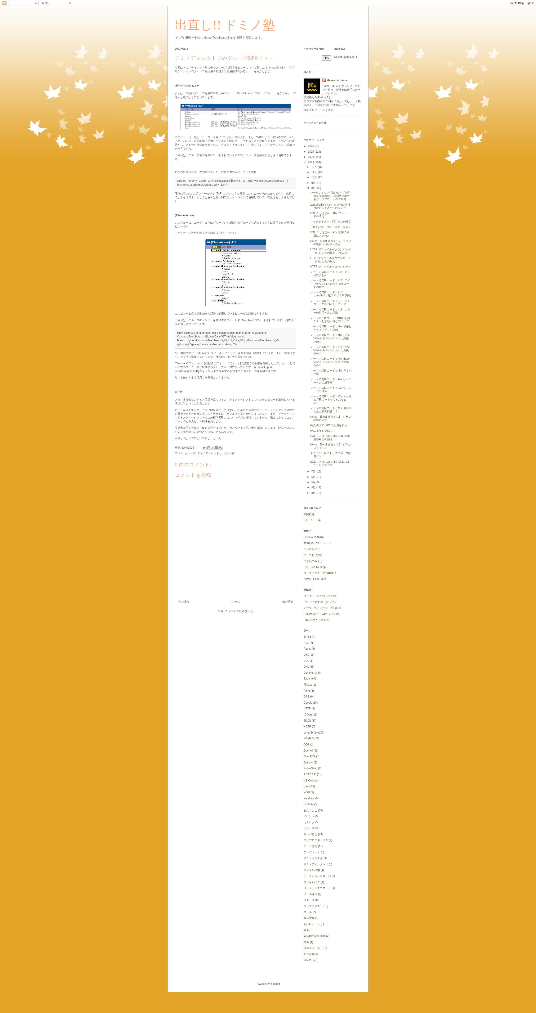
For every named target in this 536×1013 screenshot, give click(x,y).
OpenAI (308, 750)
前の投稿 (287, 601)
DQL (306, 660)
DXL (306, 666)
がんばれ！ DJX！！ (322, 430)
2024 (311, 156)
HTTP (307, 708)
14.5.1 (307, 636)
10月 (314, 177)
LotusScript (310, 732)
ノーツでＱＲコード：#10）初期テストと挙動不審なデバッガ (330, 320)
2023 (311, 162)
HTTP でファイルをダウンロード (330, 266)
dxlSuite (308, 804)
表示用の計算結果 (314, 936)
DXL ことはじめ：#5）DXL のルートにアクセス (330, 463)
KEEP (307, 726)
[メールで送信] (205, 448)
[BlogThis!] (209, 448)
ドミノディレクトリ (209, 453)
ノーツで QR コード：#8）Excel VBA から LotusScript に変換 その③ (331, 338)
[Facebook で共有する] (217, 448)
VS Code (309, 780)
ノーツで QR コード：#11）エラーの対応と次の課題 (330, 311)
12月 (314, 167)
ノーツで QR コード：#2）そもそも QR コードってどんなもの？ (331, 399)
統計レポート (312, 924)
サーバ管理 (310, 834)
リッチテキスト (313, 906)
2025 (311, 151)
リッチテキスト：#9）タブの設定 (330, 221)
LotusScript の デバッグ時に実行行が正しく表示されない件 (330, 206)
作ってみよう (312, 549)
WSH (307, 792)
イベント (309, 816)
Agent (307, 648)
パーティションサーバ (317, 876)
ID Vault (308, 714)
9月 (313, 182)
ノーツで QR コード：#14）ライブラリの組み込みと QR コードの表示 (330, 283)
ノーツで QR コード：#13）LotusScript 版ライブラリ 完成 (330, 294)
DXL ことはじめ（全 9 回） (320, 602)
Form (307, 690)
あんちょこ (310, 810)
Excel (307, 678)
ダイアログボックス (316, 840)
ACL (306, 642)
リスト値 (228, 453)
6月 (313, 477)
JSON (307, 720)
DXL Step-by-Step (315, 567)
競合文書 (309, 918)
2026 (311, 146)
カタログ (309, 822)
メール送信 (310, 894)
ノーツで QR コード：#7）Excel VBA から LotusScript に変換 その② (331, 350)
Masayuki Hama (337, 80)
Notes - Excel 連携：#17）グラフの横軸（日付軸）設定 (330, 242)
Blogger (275, 983)
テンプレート (312, 852)
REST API (310, 774)
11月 (314, 172)
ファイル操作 (312, 882)
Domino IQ (310, 672)
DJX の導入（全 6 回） (318, 620)
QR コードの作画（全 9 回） (321, 595)
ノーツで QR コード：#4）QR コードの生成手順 (330, 381)
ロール (308, 912)
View (306, 786)
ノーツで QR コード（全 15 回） (324, 607)
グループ (190, 453)
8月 (313, 188)
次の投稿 (183, 601)
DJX (306, 654)
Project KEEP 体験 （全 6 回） (323, 613)
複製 (306, 942)
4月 (313, 487)
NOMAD (309, 738)
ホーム (236, 601)
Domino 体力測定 (314, 537)
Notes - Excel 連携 (315, 579)
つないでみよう (313, 561)
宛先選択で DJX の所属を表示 (328, 425)
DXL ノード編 (312, 520)
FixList (308, 684)
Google (308, 702)
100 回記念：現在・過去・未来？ (330, 227)
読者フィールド (313, 948)
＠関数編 (309, 514)
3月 (313, 492)
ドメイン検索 (312, 870)
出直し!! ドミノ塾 (225, 25)
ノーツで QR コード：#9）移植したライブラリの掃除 (331, 328)
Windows (309, 798)
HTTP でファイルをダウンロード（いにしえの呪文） (330, 259)
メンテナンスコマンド (317, 888)
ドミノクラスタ (313, 858)
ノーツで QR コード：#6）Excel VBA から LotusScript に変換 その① (331, 362)
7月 (313, 471)
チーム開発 (310, 846)
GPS (306, 696)
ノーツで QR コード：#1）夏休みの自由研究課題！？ (331, 410)
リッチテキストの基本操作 (320, 573)
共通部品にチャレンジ (317, 543)
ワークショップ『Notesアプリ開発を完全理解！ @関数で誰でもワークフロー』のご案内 (330, 196)
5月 (313, 482)
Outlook (308, 762)
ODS (306, 744)
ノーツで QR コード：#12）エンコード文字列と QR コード (330, 302)
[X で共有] (213, 448)
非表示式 (309, 954)
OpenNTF (309, 756)
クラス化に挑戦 (313, 555)
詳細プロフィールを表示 (319, 110)
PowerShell (310, 768)
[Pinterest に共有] (221, 448)
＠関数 (308, 960)
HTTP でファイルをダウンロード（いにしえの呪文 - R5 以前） (330, 251)
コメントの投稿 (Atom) (239, 611)
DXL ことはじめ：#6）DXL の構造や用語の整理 (330, 437)
